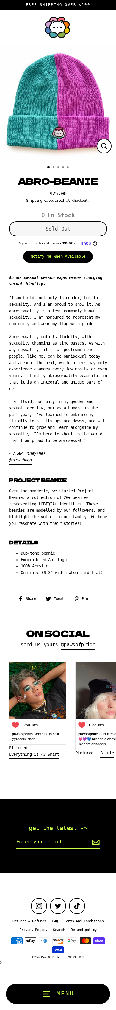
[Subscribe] (95, 842)
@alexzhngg (20, 459)
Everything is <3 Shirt (34, 754)
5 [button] (68, 167)
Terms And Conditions (84, 921)
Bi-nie (107, 752)
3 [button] (58, 167)
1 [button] (48, 167)
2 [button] (54, 167)
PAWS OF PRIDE (76, 957)
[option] (58, 103)
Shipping (34, 200)
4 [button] (63, 167)
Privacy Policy (33, 930)
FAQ (55, 921)
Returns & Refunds (29, 921)
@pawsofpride (78, 644)
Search (59, 930)
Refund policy (84, 930)
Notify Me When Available (58, 256)
